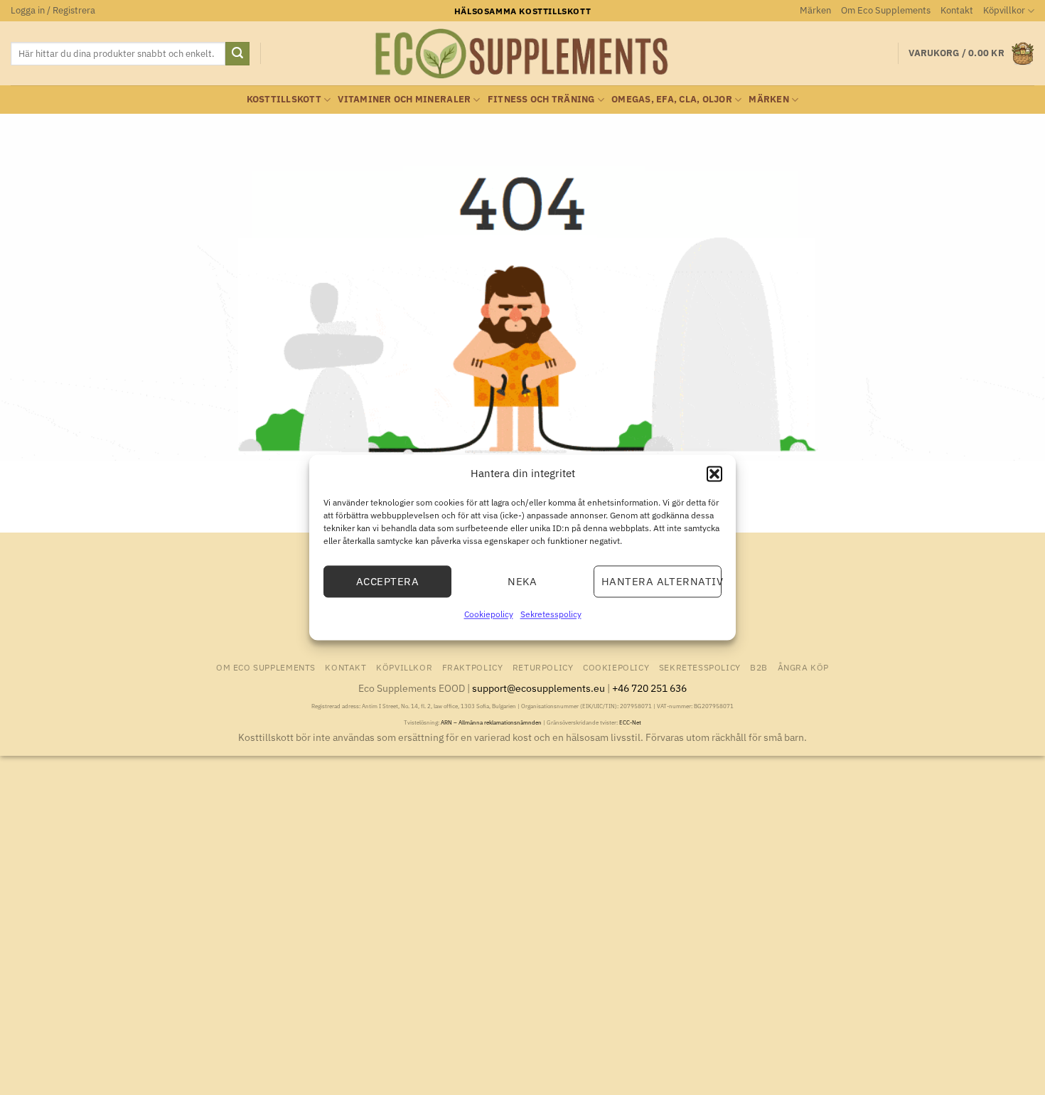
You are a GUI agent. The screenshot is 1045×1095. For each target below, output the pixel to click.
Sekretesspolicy (551, 614)
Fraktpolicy (472, 667)
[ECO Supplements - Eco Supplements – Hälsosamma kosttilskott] (522, 54)
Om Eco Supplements (886, 10)
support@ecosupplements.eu (538, 688)
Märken (815, 10)
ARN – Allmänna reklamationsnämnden (491, 722)
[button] (714, 473)
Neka (522, 581)
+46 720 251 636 (649, 688)
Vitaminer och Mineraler (404, 99)
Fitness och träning (541, 99)
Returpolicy (543, 667)
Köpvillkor (1004, 10)
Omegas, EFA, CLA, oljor (671, 99)
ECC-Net (630, 722)
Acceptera (387, 581)
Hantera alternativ (661, 581)
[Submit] (237, 54)
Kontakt (956, 10)
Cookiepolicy (488, 614)
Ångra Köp (804, 667)
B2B (759, 667)
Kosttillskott (284, 99)
